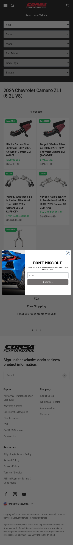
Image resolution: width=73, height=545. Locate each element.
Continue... (48, 282)
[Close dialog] (68, 253)
